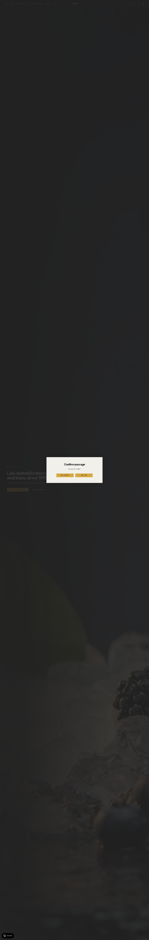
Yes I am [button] (84, 475)
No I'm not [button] (65, 475)
